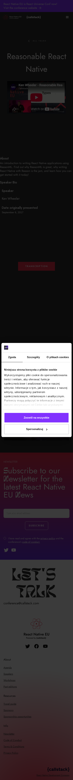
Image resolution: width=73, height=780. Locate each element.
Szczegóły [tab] (33, 357)
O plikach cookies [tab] (58, 357)
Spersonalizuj (34, 429)
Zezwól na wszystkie (36, 417)
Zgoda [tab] (12, 357)
